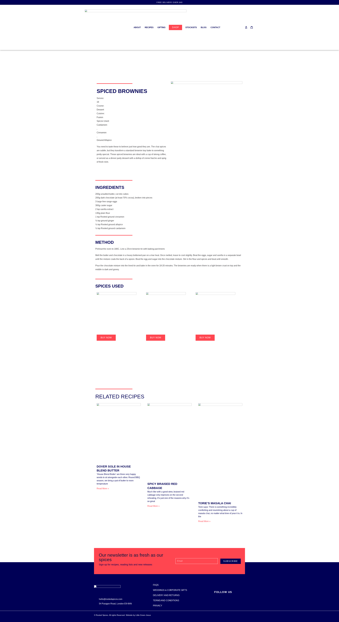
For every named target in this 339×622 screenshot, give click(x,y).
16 (98, 102)
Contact (215, 27)
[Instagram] (219, 596)
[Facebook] (212, 596)
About (137, 27)
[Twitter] (226, 596)
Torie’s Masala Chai (214, 503)
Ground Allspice (104, 140)
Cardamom (102, 125)
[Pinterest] (234, 596)
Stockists (191, 27)
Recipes (149, 27)
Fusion (100, 117)
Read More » (103, 488)
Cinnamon (101, 132)
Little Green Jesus (143, 615)
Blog (204, 27)
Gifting (161, 27)
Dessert (100, 109)
